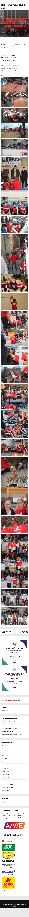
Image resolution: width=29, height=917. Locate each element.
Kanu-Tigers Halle (6, 761)
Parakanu (4, 765)
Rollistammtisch (6, 771)
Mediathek (5, 710)
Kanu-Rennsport (6, 758)
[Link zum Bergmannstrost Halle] (8, 865)
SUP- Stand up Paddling (7, 784)
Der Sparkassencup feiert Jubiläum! (10, 728)
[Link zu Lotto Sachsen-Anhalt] (8, 888)
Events (3, 749)
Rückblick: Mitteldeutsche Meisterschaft (11, 734)
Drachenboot (5, 745)
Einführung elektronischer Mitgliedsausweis (12, 721)
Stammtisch (5, 781)
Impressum (17, 903)
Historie (4, 752)
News (3, 16)
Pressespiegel (5, 768)
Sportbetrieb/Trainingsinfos (8, 777)
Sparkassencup (5, 774)
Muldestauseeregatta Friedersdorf (10, 731)
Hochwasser (5, 755)
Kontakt (11, 903)
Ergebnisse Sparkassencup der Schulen (11, 725)
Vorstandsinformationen (7, 787)
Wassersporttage (6, 790)
